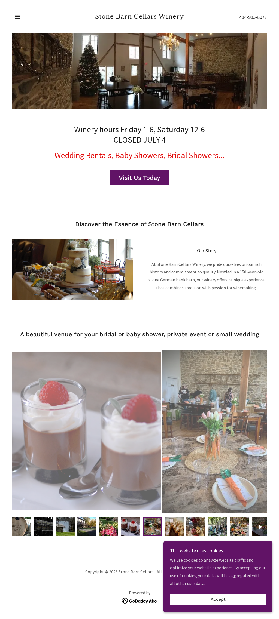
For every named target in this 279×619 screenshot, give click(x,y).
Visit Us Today (139, 177)
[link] (139, 17)
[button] (17, 16)
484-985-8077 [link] (253, 17)
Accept (218, 599)
